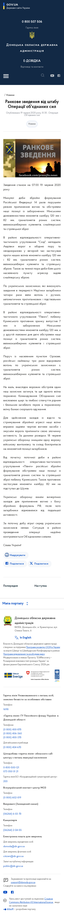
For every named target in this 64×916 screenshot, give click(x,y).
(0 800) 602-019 (12, 797)
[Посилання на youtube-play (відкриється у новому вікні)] (52, 76)
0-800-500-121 (11, 767)
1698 (6, 709)
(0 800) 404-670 (12, 747)
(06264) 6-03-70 (12, 814)
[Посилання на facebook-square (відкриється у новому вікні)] (59, 76)
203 (5, 781)
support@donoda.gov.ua (23, 882)
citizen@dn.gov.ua (13, 856)
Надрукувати (17, 555)
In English (25, 637)
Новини (10, 95)
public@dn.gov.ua (13, 866)
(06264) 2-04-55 (12, 830)
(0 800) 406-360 (12, 733)
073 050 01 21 (10, 771)
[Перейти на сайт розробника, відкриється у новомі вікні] (8, 909)
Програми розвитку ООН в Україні (43, 647)
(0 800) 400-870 (12, 729)
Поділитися (17, 564)
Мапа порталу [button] (13, 603)
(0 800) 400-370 (12, 737)
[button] (43, 75)
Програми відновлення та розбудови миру (24, 654)
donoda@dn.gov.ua (14, 846)
